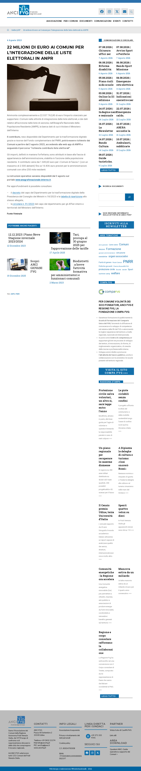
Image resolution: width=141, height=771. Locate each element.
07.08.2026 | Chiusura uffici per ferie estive (106, 50)
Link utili (113, 735)
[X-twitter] (117, 11)
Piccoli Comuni (117, 262)
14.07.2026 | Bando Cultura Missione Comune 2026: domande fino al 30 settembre (106, 142)
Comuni (124, 244)
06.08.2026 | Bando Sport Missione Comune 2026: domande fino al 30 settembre (124, 65)
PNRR (18, 294)
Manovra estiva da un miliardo (126, 572)
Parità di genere (105, 262)
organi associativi (118, 256)
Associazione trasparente (69, 730)
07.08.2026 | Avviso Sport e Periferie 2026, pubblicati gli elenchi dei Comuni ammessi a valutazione (125, 50)
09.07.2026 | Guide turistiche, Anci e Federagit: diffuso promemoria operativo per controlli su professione (107, 158)
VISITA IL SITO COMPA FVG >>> (116, 371)
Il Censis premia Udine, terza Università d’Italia (106, 512)
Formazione (113, 249)
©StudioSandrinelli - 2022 (81, 769)
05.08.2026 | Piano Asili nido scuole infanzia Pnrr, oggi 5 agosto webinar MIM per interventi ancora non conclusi (107, 81)
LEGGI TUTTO (108, 170)
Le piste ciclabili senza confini (123, 395)
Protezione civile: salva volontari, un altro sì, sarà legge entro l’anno (106, 401)
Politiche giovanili (105, 266)
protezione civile (107, 269)
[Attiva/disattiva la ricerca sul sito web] (131, 12)
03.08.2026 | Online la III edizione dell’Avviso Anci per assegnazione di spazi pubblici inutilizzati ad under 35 (107, 96)
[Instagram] (109, 11)
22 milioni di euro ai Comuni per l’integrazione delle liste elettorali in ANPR (55, 30)
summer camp (104, 274)
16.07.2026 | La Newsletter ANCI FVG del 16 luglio (107, 127)
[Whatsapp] (88, 736)
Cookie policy (64, 743)
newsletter (103, 256)
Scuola (118, 270)
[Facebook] (102, 11)
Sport (130, 269)
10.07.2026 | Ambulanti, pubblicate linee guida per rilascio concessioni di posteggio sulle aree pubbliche (124, 142)
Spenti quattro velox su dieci (123, 510)
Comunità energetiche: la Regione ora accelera (106, 574)
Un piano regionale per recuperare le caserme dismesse (105, 456)
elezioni (102, 249)
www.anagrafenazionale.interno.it (33, 179)
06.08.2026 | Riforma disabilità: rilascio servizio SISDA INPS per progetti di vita (106, 65)
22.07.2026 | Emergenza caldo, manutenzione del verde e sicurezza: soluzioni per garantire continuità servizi (125, 112)
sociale (124, 270)
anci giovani (103, 245)
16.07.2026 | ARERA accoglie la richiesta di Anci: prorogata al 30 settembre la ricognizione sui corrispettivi (124, 127)
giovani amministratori (107, 253)
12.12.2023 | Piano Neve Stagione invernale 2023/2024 (24, 238)
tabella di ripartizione (71, 196)
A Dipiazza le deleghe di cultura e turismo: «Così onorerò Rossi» (125, 458)
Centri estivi (113, 245)
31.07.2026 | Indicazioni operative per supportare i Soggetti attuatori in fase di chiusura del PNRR (124, 96)
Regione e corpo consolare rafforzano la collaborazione (106, 643)
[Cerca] (129, 197)
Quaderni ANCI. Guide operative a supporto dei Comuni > (120, 751)
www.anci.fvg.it (40, 748)
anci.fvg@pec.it (44, 745)
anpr (13, 294)
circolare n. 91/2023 (23, 204)
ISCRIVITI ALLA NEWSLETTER (116, 225)
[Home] (8, 30)
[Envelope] (124, 11)
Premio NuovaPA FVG (121, 266)
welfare (115, 273)
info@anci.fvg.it (44, 743)
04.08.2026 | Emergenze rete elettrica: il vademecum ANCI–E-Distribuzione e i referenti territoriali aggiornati (125, 81)
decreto (16, 192)
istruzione (120, 253)
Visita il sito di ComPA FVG (120, 730)
